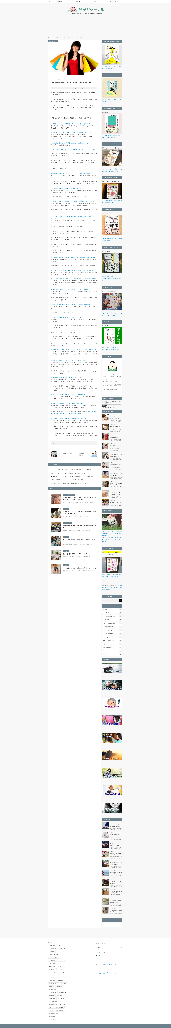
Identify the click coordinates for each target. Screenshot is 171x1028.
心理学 (52, 980)
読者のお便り (53, 1013)
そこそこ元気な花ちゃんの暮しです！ (107, 964)
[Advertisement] (85, 27)
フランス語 (52, 960)
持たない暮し (70, 443)
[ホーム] (49, 1)
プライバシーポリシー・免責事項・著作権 (110, 389)
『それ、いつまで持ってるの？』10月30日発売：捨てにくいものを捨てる (70, 483)
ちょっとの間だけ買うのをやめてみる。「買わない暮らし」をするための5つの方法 (73, 278)
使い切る (52, 969)
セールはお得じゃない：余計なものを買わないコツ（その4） (79, 568)
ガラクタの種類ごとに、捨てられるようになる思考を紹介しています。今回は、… (116, 867)
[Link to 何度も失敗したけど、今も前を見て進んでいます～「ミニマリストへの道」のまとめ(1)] (112, 672)
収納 (60, 969)
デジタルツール (53, 957)
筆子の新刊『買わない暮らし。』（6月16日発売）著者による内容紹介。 (111, 278)
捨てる (63, 983)
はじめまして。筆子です (113, 381)
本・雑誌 (52, 992)
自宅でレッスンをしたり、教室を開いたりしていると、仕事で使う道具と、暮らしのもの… (116, 459)
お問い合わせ (96, 1)
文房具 (51, 986)
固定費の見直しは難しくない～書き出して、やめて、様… (116, 417)
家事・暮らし (60, 974)
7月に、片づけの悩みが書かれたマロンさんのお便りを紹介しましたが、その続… (116, 450)
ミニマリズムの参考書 (112, 633)
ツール (51, 951)
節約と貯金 (53, 1004)
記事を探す (78, 1)
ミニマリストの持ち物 (112, 626)
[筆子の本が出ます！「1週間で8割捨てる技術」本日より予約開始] (112, 572)
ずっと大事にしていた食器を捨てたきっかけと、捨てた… (116, 911)
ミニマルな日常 (112, 637)
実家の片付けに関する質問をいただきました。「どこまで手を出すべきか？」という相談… (116, 858)
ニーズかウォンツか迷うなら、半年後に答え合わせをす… (116, 436)
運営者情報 (60, 1)
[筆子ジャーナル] (85, 11)
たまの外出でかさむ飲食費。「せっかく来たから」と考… (115, 493)
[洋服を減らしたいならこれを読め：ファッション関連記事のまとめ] (112, 725)
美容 (51, 1007)
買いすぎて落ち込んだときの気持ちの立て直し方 (76, 554)
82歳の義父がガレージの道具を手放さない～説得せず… (116, 484)
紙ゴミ (62, 1004)
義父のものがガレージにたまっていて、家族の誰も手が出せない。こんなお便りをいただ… (116, 488)
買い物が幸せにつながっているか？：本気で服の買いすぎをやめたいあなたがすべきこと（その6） (80, 498)
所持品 (60, 980)
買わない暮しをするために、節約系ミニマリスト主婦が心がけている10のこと (72, 132)
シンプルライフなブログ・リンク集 (106, 973)
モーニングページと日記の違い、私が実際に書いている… (115, 825)
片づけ (61, 998)
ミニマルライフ (53, 963)
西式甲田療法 (60, 1010)
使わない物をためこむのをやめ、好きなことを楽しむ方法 (67, 403)
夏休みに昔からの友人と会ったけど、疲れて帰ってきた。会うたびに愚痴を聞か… (116, 507)
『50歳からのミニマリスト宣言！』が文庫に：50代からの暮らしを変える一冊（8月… (73, 476)
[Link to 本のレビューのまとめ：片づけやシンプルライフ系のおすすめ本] (112, 777)
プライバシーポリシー (114, 1)
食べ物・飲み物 (53, 1019)
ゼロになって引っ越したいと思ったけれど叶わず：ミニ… (116, 892)
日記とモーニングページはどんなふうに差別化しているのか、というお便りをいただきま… (116, 830)
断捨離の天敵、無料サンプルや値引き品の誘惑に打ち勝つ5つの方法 (69, 289)
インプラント (61, 945)
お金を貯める (112, 612)
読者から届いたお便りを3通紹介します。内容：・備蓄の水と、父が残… (116, 478)
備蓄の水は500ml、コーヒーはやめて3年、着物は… (116, 474)
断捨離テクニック (112, 644)
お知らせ (112, 609)
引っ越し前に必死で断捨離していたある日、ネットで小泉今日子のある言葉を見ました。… (116, 896)
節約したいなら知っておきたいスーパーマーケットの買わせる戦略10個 (70, 173)
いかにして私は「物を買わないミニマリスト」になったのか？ (68, 394)
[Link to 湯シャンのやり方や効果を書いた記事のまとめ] (112, 760)
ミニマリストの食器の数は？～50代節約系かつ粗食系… (116, 901)
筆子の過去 (53, 1001)
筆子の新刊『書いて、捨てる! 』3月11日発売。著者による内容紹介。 (69, 479)
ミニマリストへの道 (112, 630)
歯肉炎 (51, 995)
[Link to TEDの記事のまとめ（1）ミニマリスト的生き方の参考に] (112, 795)
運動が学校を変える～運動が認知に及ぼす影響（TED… (116, 873)
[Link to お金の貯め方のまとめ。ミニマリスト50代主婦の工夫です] (112, 689)
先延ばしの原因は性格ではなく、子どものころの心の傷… (115, 465)
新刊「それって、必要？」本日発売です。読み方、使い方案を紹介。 (111, 539)
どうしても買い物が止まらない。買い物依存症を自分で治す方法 (68, 418)
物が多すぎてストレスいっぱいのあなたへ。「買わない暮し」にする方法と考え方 (73, 349)
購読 (104, 405)
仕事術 (62, 966)
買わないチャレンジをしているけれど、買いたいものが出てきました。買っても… (116, 839)
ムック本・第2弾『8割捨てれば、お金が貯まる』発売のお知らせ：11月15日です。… (72, 469)
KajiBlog (99, 955)
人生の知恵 (53, 966)
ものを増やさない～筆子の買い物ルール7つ (116, 882)
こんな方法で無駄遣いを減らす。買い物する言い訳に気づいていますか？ (71, 317)
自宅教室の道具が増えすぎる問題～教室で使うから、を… (116, 455)
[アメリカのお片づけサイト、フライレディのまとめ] (112, 742)
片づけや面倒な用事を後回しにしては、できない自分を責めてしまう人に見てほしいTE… (116, 469)
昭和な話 (60, 986)
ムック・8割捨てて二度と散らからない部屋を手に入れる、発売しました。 (70, 473)
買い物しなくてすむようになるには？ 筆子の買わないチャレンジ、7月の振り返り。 (80, 512)
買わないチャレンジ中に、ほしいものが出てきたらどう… (116, 835)
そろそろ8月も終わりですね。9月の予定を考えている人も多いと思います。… (116, 431)
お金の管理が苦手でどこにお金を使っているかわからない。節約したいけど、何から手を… (116, 422)
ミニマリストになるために (112, 623)
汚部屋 (59, 995)
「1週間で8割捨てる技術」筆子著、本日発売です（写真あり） (112, 587)
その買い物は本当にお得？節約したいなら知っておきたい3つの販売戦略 (70, 304)
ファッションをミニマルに (69, 494)
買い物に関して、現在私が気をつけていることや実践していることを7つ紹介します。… (116, 886)
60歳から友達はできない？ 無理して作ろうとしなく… (115, 446)
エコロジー (52, 948)
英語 (51, 1010)
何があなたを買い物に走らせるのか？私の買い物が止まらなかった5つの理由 (72, 270)
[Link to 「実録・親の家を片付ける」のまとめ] (112, 707)
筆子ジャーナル (84, 1025)
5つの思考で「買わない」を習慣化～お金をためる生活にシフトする (69, 143)
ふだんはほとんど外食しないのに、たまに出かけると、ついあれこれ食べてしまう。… (116, 497)
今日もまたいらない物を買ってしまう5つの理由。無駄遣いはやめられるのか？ (72, 201)
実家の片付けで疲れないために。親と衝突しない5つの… (115, 854)
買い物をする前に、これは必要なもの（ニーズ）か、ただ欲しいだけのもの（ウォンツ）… (116, 440)
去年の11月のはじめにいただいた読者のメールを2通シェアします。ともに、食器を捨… (116, 915)
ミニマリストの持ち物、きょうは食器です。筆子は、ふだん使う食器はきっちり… (116, 905)
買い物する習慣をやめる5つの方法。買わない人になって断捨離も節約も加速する (73, 257)
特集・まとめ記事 (52, 41)
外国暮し (61, 972)
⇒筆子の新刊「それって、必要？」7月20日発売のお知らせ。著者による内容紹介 (112, 533)
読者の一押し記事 (112, 651)
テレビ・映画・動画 (54, 954)
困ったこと (52, 972)
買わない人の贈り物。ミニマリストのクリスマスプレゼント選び (68, 360)
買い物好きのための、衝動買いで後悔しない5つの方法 (66, 377)
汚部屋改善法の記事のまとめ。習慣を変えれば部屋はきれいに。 (79, 526)
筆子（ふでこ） (112, 374)
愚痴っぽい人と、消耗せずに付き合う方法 (116, 503)
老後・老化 (59, 1007)
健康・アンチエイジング (112, 640)
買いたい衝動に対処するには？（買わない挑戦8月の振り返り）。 (79, 540)
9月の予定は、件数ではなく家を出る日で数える (116, 427)
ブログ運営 (62, 960)
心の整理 (63, 977)
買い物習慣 (53, 1016)
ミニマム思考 (112, 619)
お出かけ (52, 945)
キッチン (62, 948)
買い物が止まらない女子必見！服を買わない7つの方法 (66, 188)
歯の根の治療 (62, 992)
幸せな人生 (53, 977)
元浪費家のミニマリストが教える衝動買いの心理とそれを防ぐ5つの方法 (70, 124)
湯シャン (52, 998)
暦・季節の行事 (53, 989)
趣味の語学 (112, 654)
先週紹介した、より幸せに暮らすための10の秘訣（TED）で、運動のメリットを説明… (116, 877)
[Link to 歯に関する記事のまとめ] (112, 812)
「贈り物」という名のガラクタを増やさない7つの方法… (116, 844)
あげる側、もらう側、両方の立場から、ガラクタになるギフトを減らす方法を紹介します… (116, 848)
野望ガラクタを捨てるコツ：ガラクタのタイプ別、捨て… (116, 863)
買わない (62, 443)
